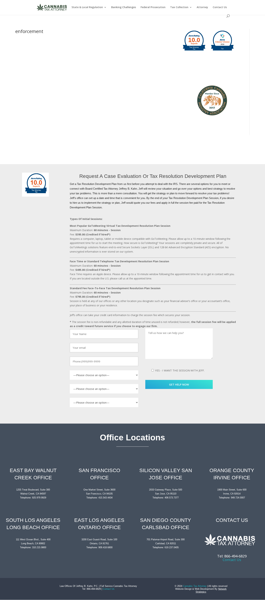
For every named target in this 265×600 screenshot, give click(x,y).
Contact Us (220, 7)
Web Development (204, 589)
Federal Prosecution (153, 7)
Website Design (183, 589)
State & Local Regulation (87, 7)
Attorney (202, 7)
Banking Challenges (123, 7)
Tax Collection (179, 7)
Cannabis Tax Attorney (195, 586)
